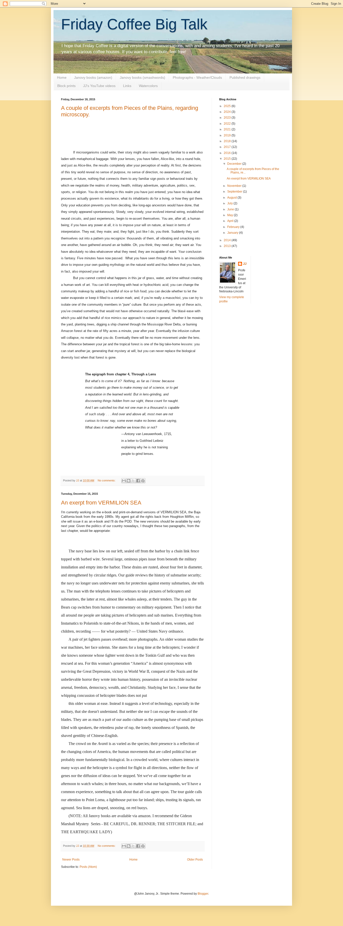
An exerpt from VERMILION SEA (101, 502)
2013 (228, 246)
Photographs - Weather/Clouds (197, 77)
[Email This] (123, 480)
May (230, 215)
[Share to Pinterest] (142, 480)
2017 (228, 147)
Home (62, 77)
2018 (228, 141)
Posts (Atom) (88, 867)
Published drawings (245, 77)
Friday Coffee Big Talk (134, 24)
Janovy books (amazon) (93, 77)
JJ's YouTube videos (99, 86)
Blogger (203, 893)
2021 (228, 129)
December (234, 163)
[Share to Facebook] (138, 480)
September (235, 191)
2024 (228, 112)
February (233, 227)
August (232, 197)
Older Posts (195, 859)
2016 (228, 153)
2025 (228, 106)
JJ (245, 264)
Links (127, 86)
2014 (228, 240)
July (230, 203)
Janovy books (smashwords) (142, 77)
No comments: (107, 480)
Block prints (66, 86)
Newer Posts (71, 859)
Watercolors (148, 86)
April (230, 221)
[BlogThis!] (128, 480)
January (233, 232)
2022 (228, 123)
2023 (228, 117)
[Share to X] (133, 480)
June (231, 209)
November (234, 186)
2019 (228, 135)
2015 (228, 158)
